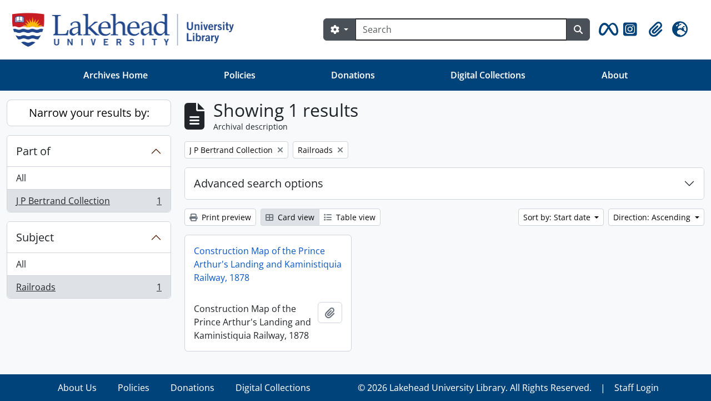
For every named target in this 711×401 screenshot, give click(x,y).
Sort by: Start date (558, 217)
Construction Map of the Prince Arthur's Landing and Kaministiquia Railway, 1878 (268, 264)
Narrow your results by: (89, 112)
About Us (77, 388)
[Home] (127, 29)
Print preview (225, 217)
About (615, 75)
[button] (606, 29)
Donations (353, 75)
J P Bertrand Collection (89, 203)
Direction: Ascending (653, 217)
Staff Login (636, 388)
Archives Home (115, 75)
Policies (240, 75)
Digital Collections (487, 75)
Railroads (89, 289)
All (21, 178)
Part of (33, 151)
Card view (295, 217)
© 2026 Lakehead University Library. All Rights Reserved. (475, 388)
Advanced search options (258, 183)
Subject (35, 237)
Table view (354, 217)
